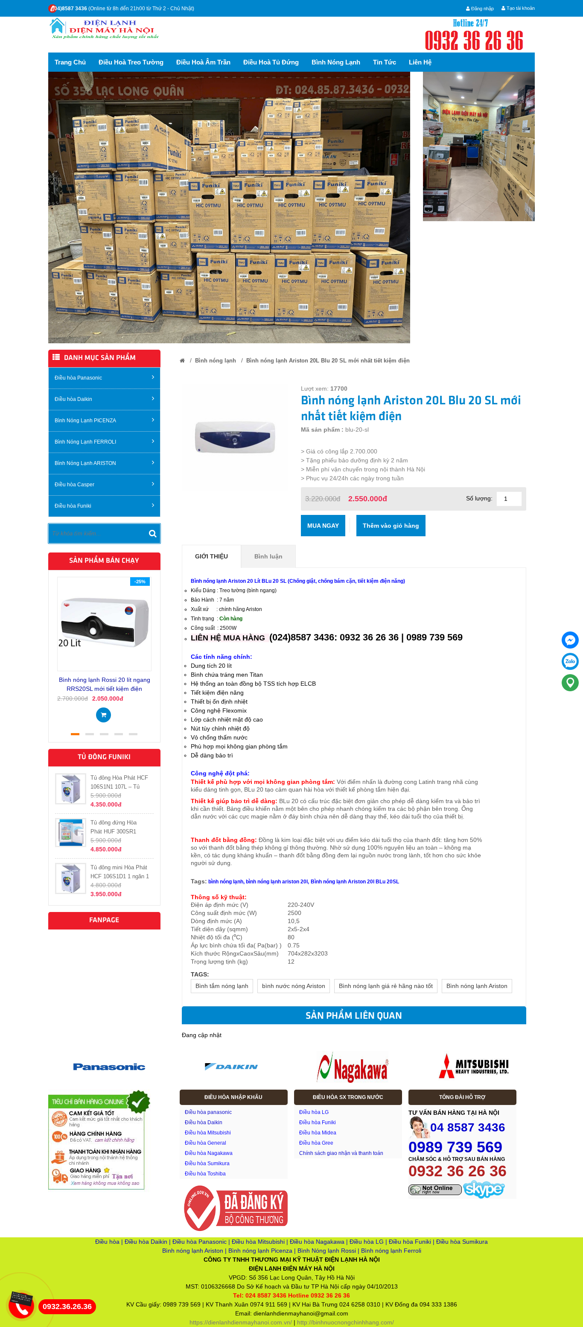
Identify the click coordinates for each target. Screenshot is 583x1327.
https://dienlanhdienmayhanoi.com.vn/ (240, 1322)
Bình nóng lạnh (336, 62)
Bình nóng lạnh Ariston (476, 985)
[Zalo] (570, 661)
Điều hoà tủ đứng (271, 62)
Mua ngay (323, 525)
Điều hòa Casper (74, 485)
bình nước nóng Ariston (293, 985)
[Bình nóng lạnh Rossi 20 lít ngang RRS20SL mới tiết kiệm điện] (104, 623)
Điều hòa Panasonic (78, 378)
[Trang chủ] (182, 360)
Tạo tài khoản (520, 8)
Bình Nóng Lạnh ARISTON (85, 463)
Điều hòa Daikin (73, 399)
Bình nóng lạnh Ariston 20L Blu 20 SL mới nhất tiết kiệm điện (328, 360)
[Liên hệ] (20, 1298)
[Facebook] (570, 640)
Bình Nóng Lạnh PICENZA (85, 421)
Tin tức (384, 62)
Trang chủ (70, 62)
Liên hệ (420, 62)
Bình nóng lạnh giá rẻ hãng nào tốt (386, 985)
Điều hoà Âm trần (203, 62)
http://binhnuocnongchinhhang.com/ (345, 1322)
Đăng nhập (482, 8)
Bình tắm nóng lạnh (221, 985)
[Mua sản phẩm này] (103, 712)
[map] (570, 682)
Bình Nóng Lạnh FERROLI (85, 442)
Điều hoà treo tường (131, 62)
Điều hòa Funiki (73, 506)
